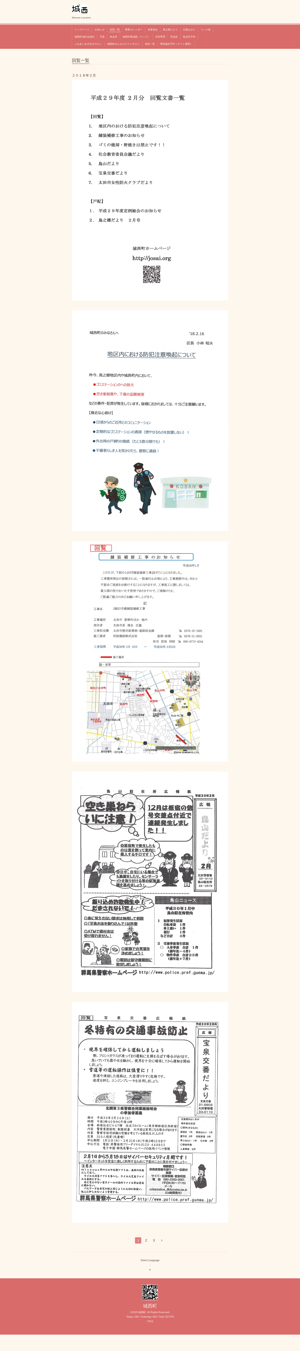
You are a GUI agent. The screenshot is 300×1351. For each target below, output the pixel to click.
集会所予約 (189, 36)
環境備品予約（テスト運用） (176, 44)
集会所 (113, 36)
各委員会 (153, 29)
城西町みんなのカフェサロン (123, 44)
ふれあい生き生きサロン (88, 44)
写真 (102, 36)
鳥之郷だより (170, 29)
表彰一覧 (150, 44)
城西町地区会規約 (85, 36)
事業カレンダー (133, 29)
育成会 (174, 36)
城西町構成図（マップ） (136, 36)
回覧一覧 (115, 29)
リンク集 (206, 29)
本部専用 (160, 36)
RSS (150, 1321)
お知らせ (100, 29)
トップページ (82, 29)
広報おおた (189, 29)
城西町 (150, 1305)
